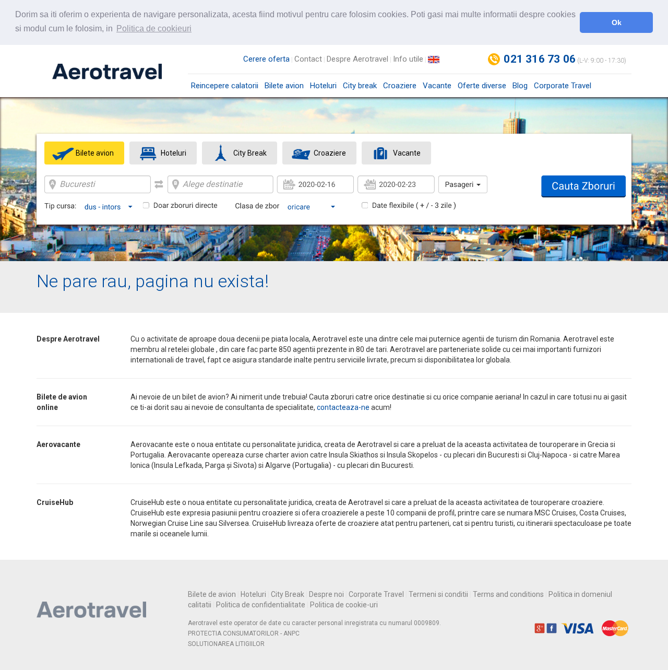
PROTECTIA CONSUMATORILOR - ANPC (244, 633)
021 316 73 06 (540, 59)
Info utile (408, 59)
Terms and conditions (508, 594)
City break (360, 85)
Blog (520, 85)
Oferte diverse (482, 85)
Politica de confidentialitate (260, 605)
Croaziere (399, 85)
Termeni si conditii (438, 594)
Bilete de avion (212, 594)
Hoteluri (323, 85)
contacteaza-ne (343, 407)
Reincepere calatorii (224, 85)
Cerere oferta (266, 59)
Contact (308, 59)
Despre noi (326, 594)
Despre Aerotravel (357, 59)
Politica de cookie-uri (344, 605)
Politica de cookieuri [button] (154, 28)
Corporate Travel (562, 85)
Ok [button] (617, 22)
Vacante (437, 85)
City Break (287, 594)
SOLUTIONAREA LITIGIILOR (226, 644)
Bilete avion (284, 85)
